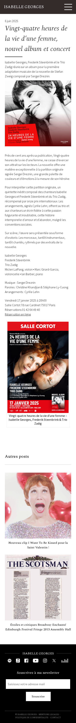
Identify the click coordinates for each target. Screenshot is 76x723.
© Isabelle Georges (26, 714)
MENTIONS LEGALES (49, 714)
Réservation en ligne (18, 314)
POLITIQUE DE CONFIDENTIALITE (31, 717)
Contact (55, 717)
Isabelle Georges (24, 7)
